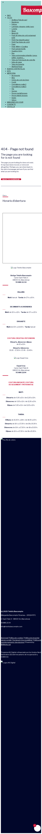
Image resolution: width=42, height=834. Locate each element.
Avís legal (4, 638)
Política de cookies (16, 638)
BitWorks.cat (6, 644)
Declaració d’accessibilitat (22, 640)
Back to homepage (11, 179)
